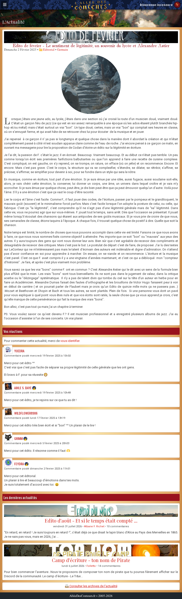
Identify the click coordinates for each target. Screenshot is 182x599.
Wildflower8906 (25, 413)
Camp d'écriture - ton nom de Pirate (91, 560)
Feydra (19, 463)
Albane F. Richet (94, 526)
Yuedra (19, 350)
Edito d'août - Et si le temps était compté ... (91, 520)
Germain (62, 49)
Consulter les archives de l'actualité (93, 586)
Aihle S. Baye (23, 387)
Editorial (48, 49)
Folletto (91, 566)
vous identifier (69, 341)
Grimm (18, 438)
